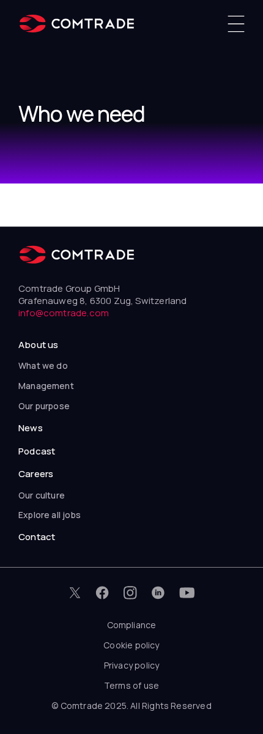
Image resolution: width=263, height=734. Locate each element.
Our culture (41, 495)
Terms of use (131, 685)
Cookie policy (131, 645)
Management (46, 385)
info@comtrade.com (63, 312)
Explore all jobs (49, 515)
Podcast (36, 451)
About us (38, 344)
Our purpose (44, 406)
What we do (43, 365)
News (30, 427)
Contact (36, 536)
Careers (35, 473)
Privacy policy (132, 665)
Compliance (132, 625)
